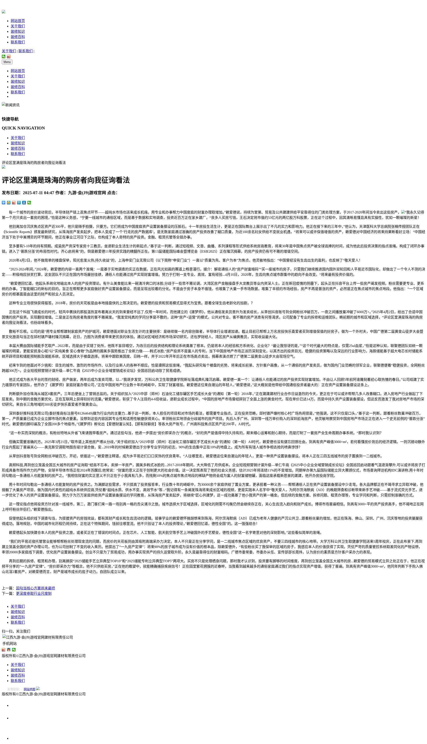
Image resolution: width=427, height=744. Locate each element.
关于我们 (18, 26)
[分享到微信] (4, 56)
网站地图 (29, 689)
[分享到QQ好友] (9, 649)
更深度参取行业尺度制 (34, 593)
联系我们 (18, 42)
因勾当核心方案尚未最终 (35, 588)
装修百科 (18, 37)
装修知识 (18, 31)
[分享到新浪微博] (9, 56)
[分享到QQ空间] (9, 202)
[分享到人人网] (24, 202)
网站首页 (18, 21)
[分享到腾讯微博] (19, 202)
